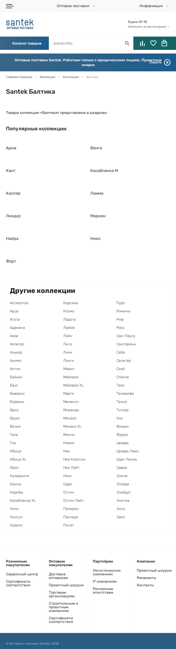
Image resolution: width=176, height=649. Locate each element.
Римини (123, 311)
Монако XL (72, 426)
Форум (122, 434)
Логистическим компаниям (107, 572)
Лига (67, 344)
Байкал (16, 377)
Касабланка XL (23, 500)
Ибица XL (18, 459)
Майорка (70, 377)
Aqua (14, 311)
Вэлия (15, 426)
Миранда (71, 410)
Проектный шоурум (66, 585)
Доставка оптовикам (58, 576)
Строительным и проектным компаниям (63, 607)
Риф (120, 319)
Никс (67, 476)
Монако (69, 418)
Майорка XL (73, 385)
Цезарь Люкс (127, 451)
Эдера (121, 467)
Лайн (67, 336)
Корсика (70, 303)
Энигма (122, 500)
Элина (121, 476)
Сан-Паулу (125, 336)
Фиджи (122, 426)
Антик (15, 369)
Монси (69, 434)
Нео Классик (74, 459)
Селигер (123, 360)
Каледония (19, 476)
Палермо (71, 509)
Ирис (14, 467)
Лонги (68, 360)
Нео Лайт (71, 467)
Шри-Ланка (126, 459)
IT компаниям (105, 581)
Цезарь (122, 443)
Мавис (68, 369)
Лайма (69, 327)
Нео (66, 451)
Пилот (68, 525)
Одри (67, 484)
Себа (120, 352)
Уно (119, 418)
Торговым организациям (61, 594)
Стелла (122, 377)
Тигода (122, 410)
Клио (14, 509)
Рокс (120, 327)
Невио (68, 443)
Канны (15, 484)
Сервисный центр (22, 574)
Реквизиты (146, 578)
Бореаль (17, 402)
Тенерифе (125, 393)
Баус (14, 385)
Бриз (14, 410)
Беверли (17, 393)
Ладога (69, 319)
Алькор (16, 352)
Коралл (16, 525)
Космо (68, 311)
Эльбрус (123, 492)
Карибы (16, 492)
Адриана (17, 327)
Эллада (122, 484)
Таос (120, 385)
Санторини (126, 344)
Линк (67, 352)
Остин (68, 492)
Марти (68, 393)
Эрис (120, 517)
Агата (15, 319)
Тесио (121, 402)
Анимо (15, 360)
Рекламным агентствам (103, 591)
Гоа (13, 443)
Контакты (145, 585)
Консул (16, 517)
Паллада (70, 517)
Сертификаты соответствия (18, 583)
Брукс (15, 418)
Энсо (120, 509)
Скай (120, 369)
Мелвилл (71, 402)
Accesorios (19, 303)
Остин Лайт (73, 500)
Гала (14, 434)
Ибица (15, 451)
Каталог (26, 43)
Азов (14, 336)
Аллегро (17, 344)
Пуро (120, 303)
